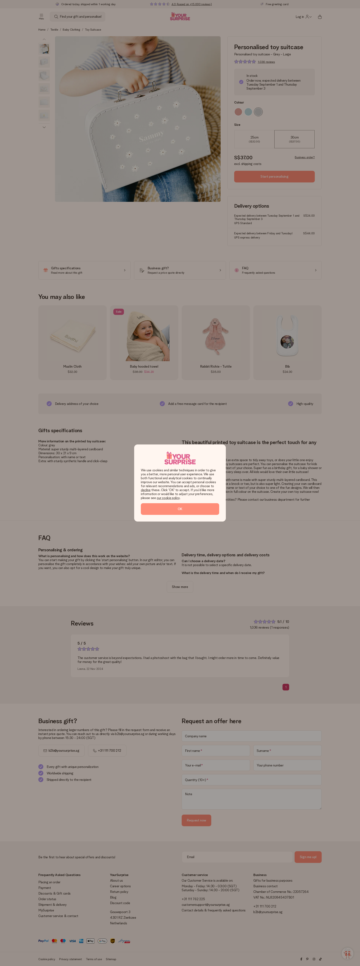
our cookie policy (168, 498)
